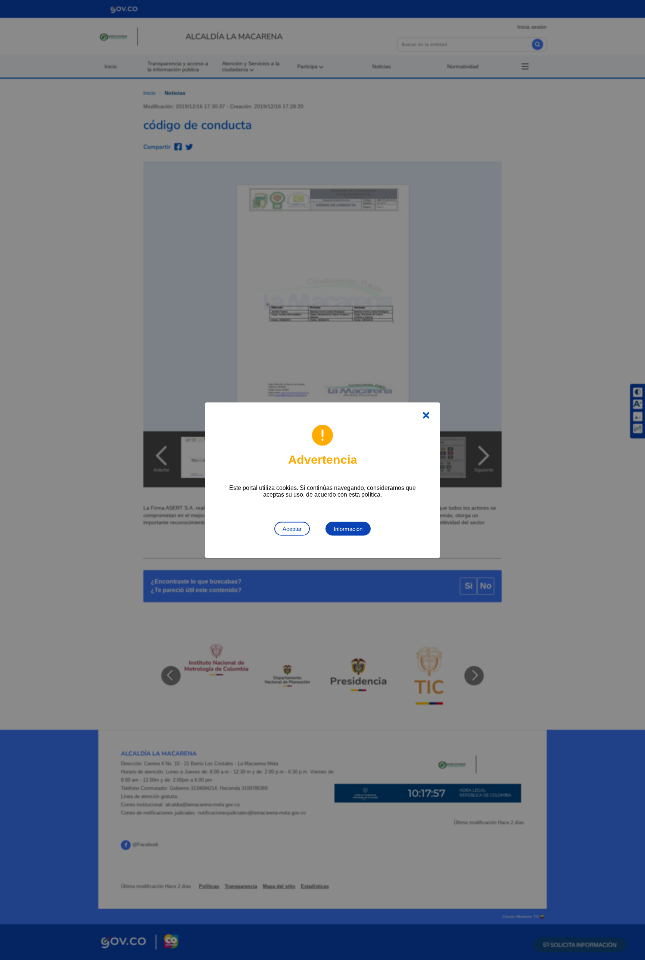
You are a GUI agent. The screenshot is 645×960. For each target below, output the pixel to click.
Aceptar (292, 528)
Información (348, 528)
